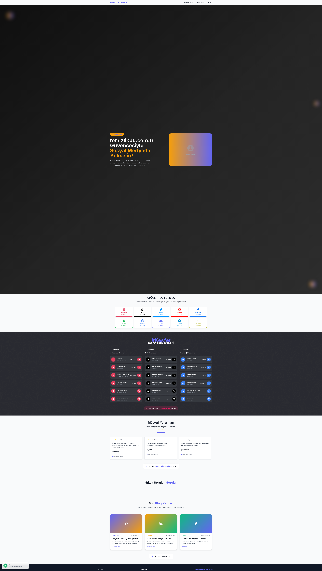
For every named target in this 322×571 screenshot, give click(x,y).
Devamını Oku (116, 546)
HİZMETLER (187, 2)
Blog (209, 2)
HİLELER (199, 2)
